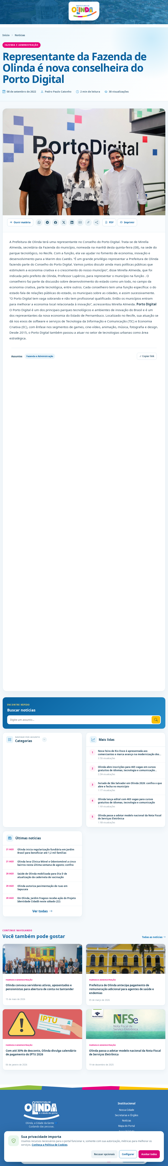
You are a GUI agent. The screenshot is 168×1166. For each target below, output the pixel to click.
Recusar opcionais (104, 1154)
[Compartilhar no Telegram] (47, 222)
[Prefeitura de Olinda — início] (84, 11)
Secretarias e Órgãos (126, 1115)
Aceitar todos (149, 1154)
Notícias (20, 35)
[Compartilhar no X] (63, 222)
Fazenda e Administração (21, 45)
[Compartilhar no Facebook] (55, 222)
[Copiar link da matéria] (88, 222)
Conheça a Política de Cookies (49, 1144)
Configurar (128, 1154)
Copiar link (148, 356)
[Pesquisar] (156, 720)
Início (6, 35)
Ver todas (40, 911)
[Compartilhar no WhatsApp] (39, 222)
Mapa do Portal (126, 1125)
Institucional (126, 1103)
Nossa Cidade (126, 1109)
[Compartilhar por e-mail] (80, 222)
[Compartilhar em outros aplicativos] (96, 222)
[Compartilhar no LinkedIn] (71, 222)
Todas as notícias (152, 937)
